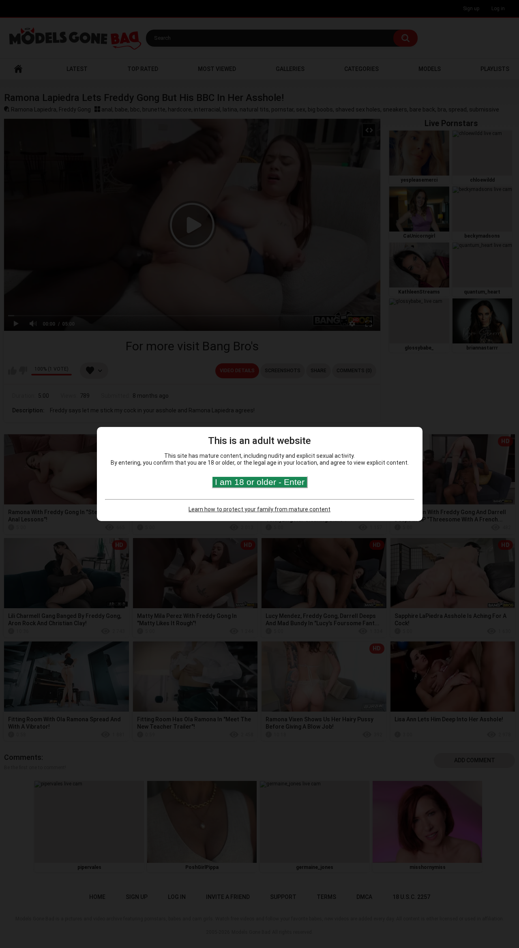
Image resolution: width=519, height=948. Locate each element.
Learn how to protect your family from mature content (259, 509)
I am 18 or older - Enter (260, 482)
